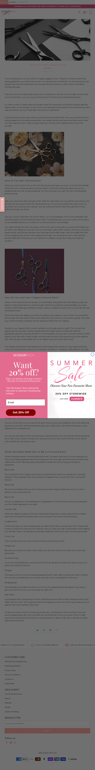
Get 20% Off (21, 412)
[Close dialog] (92, 354)
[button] (2, 204)
